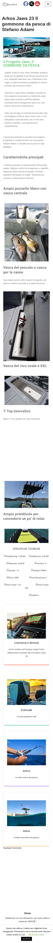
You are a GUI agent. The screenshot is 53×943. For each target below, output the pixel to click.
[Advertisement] (26, 450)
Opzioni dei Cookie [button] (36, 935)
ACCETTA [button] (26, 939)
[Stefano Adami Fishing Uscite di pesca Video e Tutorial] (9, 4)
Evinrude (26, 710)
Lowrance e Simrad (26, 643)
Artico (26, 771)
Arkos (26, 831)
